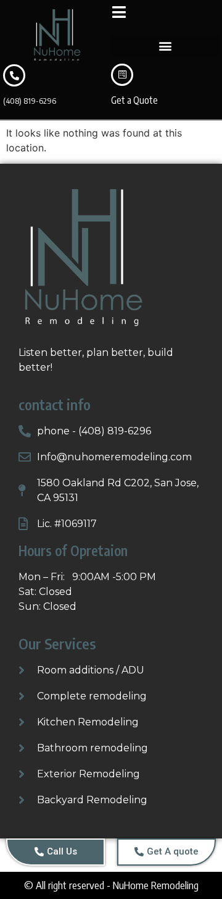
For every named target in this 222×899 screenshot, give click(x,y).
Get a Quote (134, 100)
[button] (165, 46)
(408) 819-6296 (29, 101)
